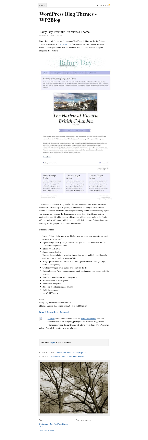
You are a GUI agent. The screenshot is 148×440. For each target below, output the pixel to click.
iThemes (63, 44)
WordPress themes (88, 318)
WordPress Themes (46, 430)
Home (42, 5)
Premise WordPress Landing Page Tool (71, 352)
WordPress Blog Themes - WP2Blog (68, 16)
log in (52, 342)
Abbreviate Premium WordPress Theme (67, 356)
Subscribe (102, 5)
